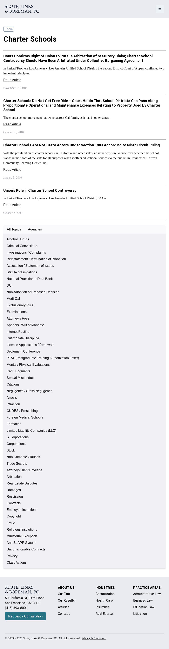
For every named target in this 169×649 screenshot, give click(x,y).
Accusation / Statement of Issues (30, 265)
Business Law (143, 600)
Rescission (15, 496)
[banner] (22, 9)
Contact (64, 614)
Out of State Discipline (23, 338)
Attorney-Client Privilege (24, 470)
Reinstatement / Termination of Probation (36, 259)
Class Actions (17, 562)
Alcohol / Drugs (18, 239)
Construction (105, 594)
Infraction (13, 404)
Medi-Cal (13, 298)
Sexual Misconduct (20, 378)
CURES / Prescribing (22, 411)
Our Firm (64, 594)
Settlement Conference (23, 351)
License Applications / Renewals (30, 345)
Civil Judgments (18, 371)
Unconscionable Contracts (26, 549)
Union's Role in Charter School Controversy (39, 190)
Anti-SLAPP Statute (21, 542)
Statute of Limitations (22, 272)
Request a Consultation (25, 616)
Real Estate (104, 614)
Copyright (14, 516)
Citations (13, 384)
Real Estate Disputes (22, 483)
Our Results (66, 600)
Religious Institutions (22, 529)
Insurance (103, 607)
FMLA (11, 523)
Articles (63, 607)
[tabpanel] (84, 401)
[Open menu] (160, 9)
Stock (11, 450)
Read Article (12, 80)
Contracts (14, 503)
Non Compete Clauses (23, 457)
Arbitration (14, 477)
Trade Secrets (17, 463)
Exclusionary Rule (20, 305)
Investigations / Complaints (26, 252)
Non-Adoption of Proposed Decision (33, 292)
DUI (9, 285)
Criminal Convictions (22, 246)
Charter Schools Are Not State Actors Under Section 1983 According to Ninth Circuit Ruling (81, 145)
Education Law (143, 607)
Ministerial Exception (22, 536)
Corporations (16, 444)
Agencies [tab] (35, 229)
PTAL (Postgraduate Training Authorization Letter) (43, 358)
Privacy (12, 556)
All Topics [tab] (14, 229)
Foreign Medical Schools (25, 417)
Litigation (140, 614)
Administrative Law (147, 594)
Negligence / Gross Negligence (29, 391)
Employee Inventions (22, 509)
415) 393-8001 (17, 608)
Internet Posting (18, 331)
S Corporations (18, 437)
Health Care (104, 600)
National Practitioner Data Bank (30, 279)
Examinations (17, 312)
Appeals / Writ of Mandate (25, 325)
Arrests (12, 397)
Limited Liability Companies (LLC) (31, 430)
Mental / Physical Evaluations (28, 364)
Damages (14, 490)
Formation (14, 424)
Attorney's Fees (18, 318)
